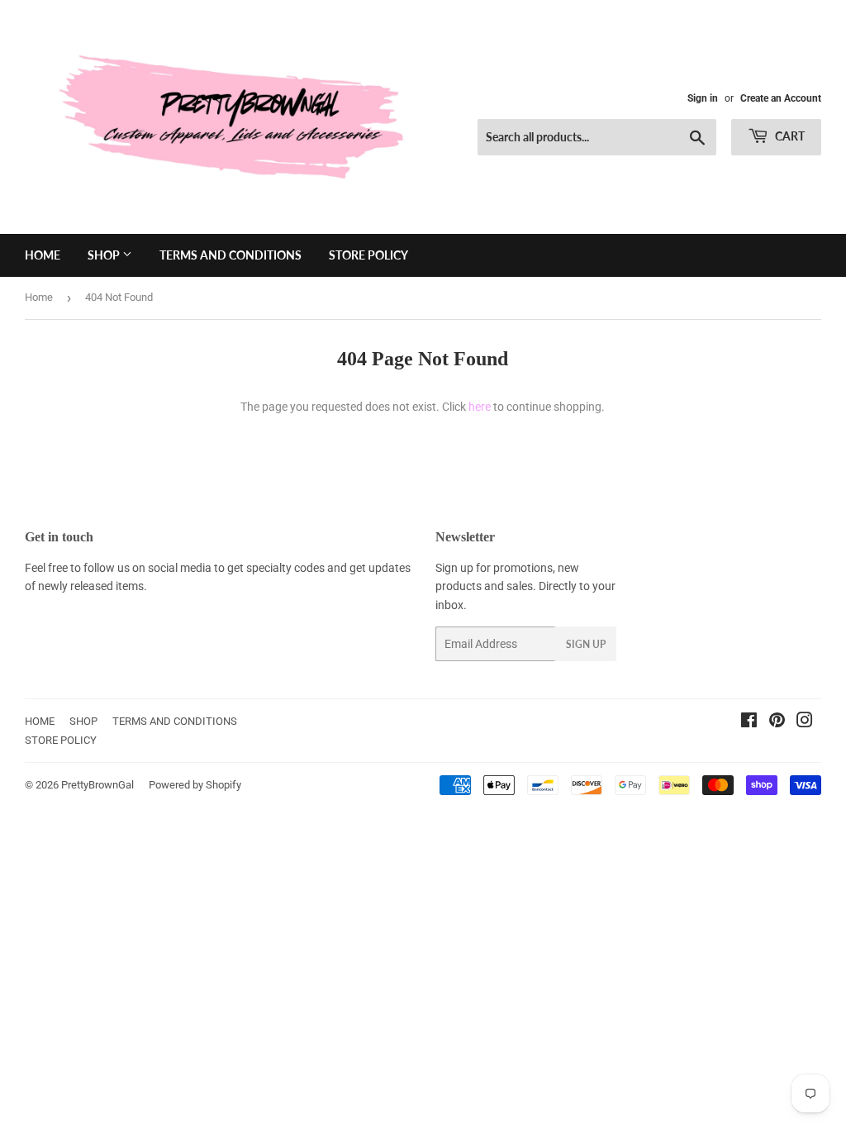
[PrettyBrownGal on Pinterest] (777, 722)
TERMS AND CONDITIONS (230, 255)
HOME (42, 255)
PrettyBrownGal (97, 785)
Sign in (702, 98)
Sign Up (586, 644)
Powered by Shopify (195, 785)
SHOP (105, 255)
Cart (788, 136)
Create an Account (780, 98)
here (479, 406)
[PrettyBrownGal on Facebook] (749, 722)
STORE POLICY (368, 255)
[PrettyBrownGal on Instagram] (804, 722)
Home (39, 297)
